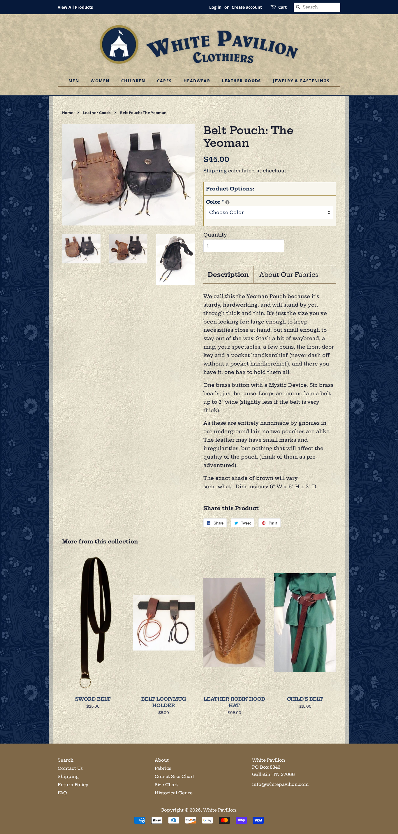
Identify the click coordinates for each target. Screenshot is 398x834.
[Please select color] (227, 202)
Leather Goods (241, 80)
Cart (282, 7)
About (162, 760)
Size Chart (166, 784)
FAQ (62, 792)
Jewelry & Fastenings (301, 80)
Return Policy (73, 784)
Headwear (197, 80)
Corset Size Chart (174, 776)
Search (65, 760)
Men (73, 80)
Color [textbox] (220, 201)
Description (228, 275)
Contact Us (70, 768)
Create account (247, 7)
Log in (215, 7)
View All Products (75, 7)
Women (100, 80)
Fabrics (163, 768)
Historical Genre (174, 792)
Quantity (215, 235)
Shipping (215, 171)
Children (133, 80)
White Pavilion (219, 810)
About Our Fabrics (289, 275)
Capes (164, 80)
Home (67, 112)
